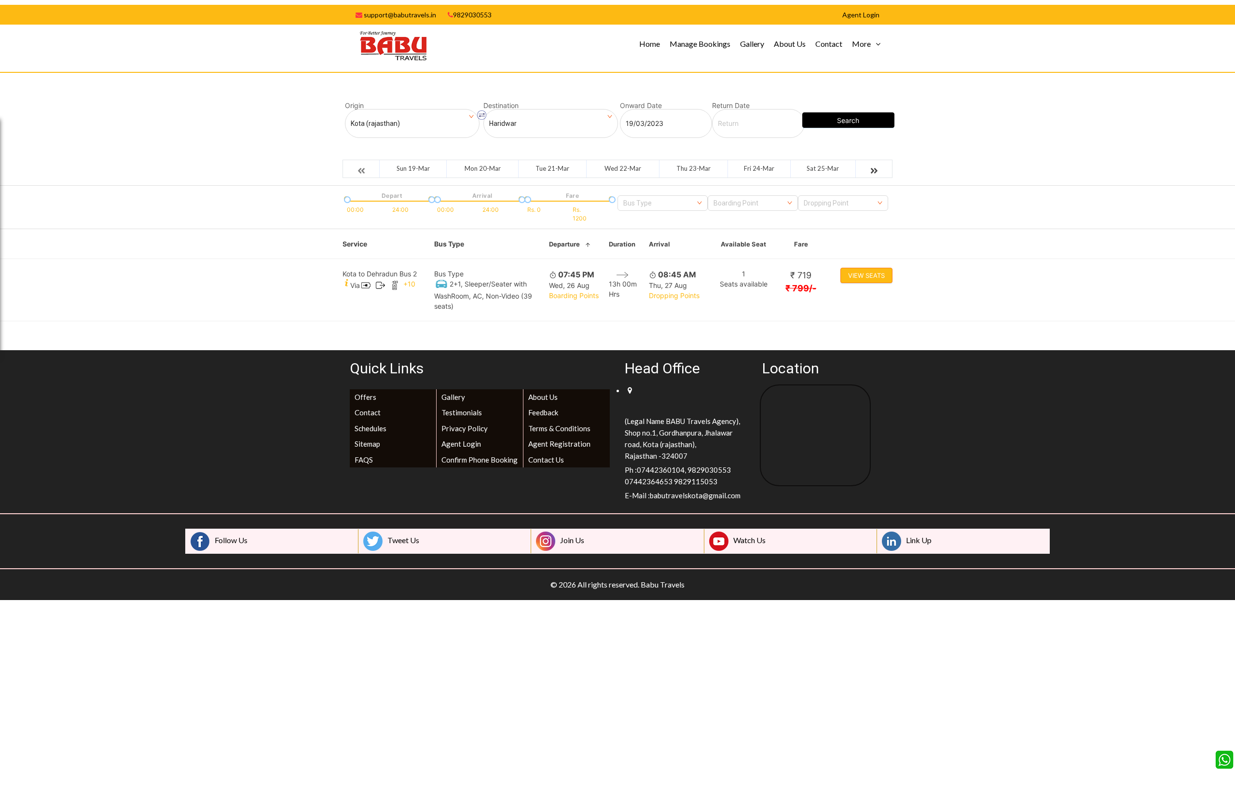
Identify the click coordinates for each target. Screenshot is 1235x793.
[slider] (346, 198)
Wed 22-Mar (622, 168)
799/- (800, 288)
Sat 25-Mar (823, 168)
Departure (564, 244)
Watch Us (749, 540)
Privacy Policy (464, 428)
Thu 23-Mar (693, 168)
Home (649, 43)
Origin (354, 105)
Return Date (731, 105)
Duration (622, 244)
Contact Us (546, 459)
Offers (365, 397)
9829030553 (472, 15)
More (861, 43)
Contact (828, 43)
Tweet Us (403, 540)
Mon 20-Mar (483, 168)
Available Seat (743, 244)
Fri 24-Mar (759, 168)
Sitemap (367, 443)
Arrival (659, 244)
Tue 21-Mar (552, 168)
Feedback (543, 412)
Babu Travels (663, 584)
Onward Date (641, 105)
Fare (801, 244)
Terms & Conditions (559, 428)
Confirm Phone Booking (479, 459)
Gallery (752, 43)
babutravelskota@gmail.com (695, 495)
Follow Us (231, 540)
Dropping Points (674, 295)
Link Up (919, 540)
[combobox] (662, 203)
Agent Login (461, 443)
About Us (790, 43)
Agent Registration (559, 443)
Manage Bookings (700, 43)
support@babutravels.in (399, 15)
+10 (409, 284)
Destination (501, 105)
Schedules (370, 428)
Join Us (572, 540)
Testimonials (461, 412)
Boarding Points (574, 295)
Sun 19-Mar (413, 168)
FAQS (364, 459)
